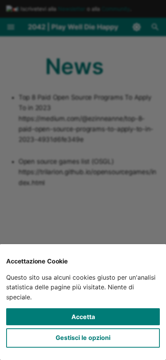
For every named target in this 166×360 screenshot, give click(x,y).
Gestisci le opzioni (83, 337)
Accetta (83, 317)
